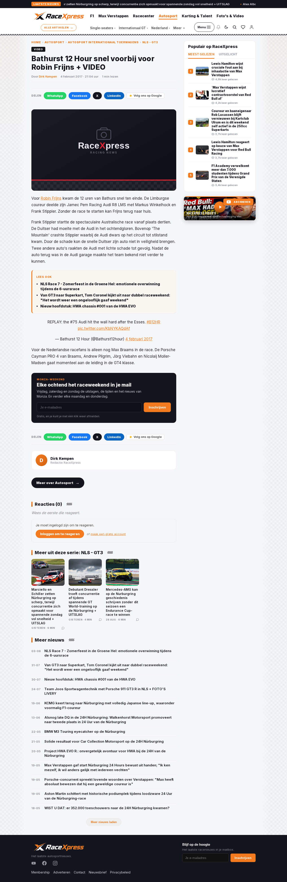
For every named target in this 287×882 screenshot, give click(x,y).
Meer (179, 28)
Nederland (160, 28)
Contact (79, 872)
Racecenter (143, 16)
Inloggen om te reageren (60, 534)
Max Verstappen (113, 16)
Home (36, 42)
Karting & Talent (197, 16)
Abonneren (242, 202)
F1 (92, 16)
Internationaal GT (133, 28)
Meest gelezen (201, 54)
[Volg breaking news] (218, 27)
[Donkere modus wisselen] (226, 27)
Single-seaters (102, 28)
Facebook (79, 95)
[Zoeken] (234, 27)
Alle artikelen (58, 27)
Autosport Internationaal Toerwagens (103, 42)
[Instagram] (55, 863)
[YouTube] (33, 863)
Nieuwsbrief (98, 872)
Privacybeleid (120, 872)
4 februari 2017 (138, 339)
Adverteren (61, 872)
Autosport (168, 16)
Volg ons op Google (148, 95)
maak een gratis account (108, 534)
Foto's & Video (230, 16)
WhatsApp (55, 95)
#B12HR (153, 322)
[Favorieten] (243, 27)
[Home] (58, 16)
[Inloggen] (252, 27)
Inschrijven (157, 407)
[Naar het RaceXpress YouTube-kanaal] (220, 208)
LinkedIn (114, 95)
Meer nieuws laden (104, 822)
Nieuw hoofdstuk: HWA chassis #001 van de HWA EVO (88, 306)
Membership (40, 872)
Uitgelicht (228, 54)
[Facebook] (44, 863)
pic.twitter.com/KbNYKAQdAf (104, 328)
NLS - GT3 (150, 42)
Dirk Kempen (48, 76)
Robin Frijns (51, 198)
